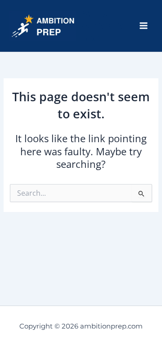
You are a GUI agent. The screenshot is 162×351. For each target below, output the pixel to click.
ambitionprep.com (102, 26)
